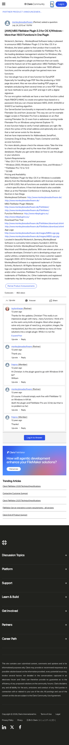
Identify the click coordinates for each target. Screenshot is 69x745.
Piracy (20, 720)
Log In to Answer (34, 437)
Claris (4, 542)
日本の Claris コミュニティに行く (41, 720)
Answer (32, 300)
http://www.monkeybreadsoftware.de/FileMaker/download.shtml (34, 223)
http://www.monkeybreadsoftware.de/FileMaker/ (27, 207)
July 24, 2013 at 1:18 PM (22, 25)
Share (55, 300)
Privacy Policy (7, 720)
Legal (58, 714)
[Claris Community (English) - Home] (34, 4)
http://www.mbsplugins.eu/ (36, 213)
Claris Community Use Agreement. (46, 695)
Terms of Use (46, 714)
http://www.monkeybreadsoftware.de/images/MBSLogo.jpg (32, 233)
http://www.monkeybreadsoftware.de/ (44, 197)
